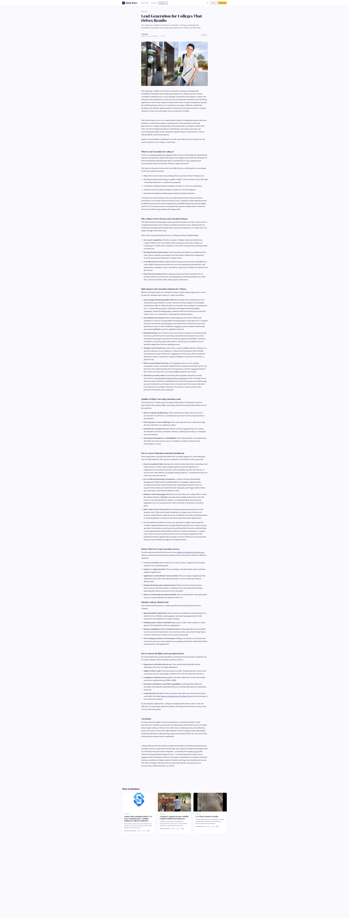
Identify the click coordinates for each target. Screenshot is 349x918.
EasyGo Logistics (165, 828)
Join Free (222, 3)
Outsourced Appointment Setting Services (176, 696)
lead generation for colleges (161, 155)
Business (154, 3)
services (196, 751)
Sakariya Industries (130, 830)
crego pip (144, 34)
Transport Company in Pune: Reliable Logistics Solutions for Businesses (174, 817)
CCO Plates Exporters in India (206, 816)
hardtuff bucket (200, 826)
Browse (162, 3)
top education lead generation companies (171, 378)
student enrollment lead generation (190, 552)
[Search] (207, 3)
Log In (213, 3)
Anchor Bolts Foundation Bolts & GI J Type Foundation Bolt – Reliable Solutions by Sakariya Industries (138, 818)
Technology (145, 3)
